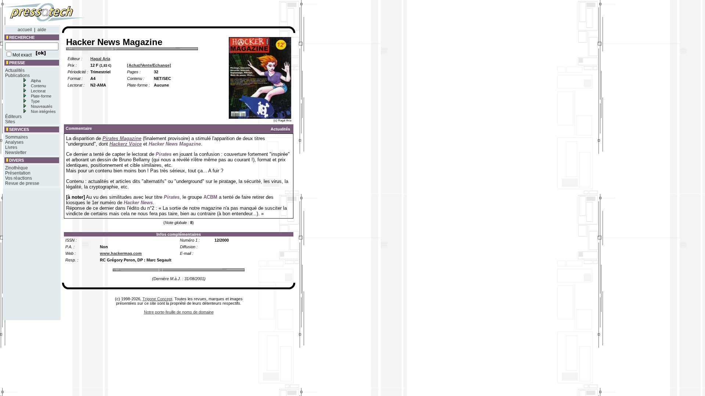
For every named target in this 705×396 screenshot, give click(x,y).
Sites (10, 121)
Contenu (38, 86)
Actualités (15, 70)
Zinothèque (16, 167)
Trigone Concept (157, 299)
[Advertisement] (197, 14)
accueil (25, 29)
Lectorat (38, 91)
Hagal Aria (100, 58)
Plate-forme (41, 96)
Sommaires (16, 137)
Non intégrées (43, 111)
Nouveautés (42, 106)
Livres (11, 147)
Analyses (14, 142)
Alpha (36, 80)
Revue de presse (22, 183)
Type (35, 101)
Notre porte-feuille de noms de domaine (179, 312)
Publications (17, 75)
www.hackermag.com (121, 253)
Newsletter (15, 152)
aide (41, 29)
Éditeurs (13, 116)
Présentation (17, 173)
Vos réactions (18, 178)
